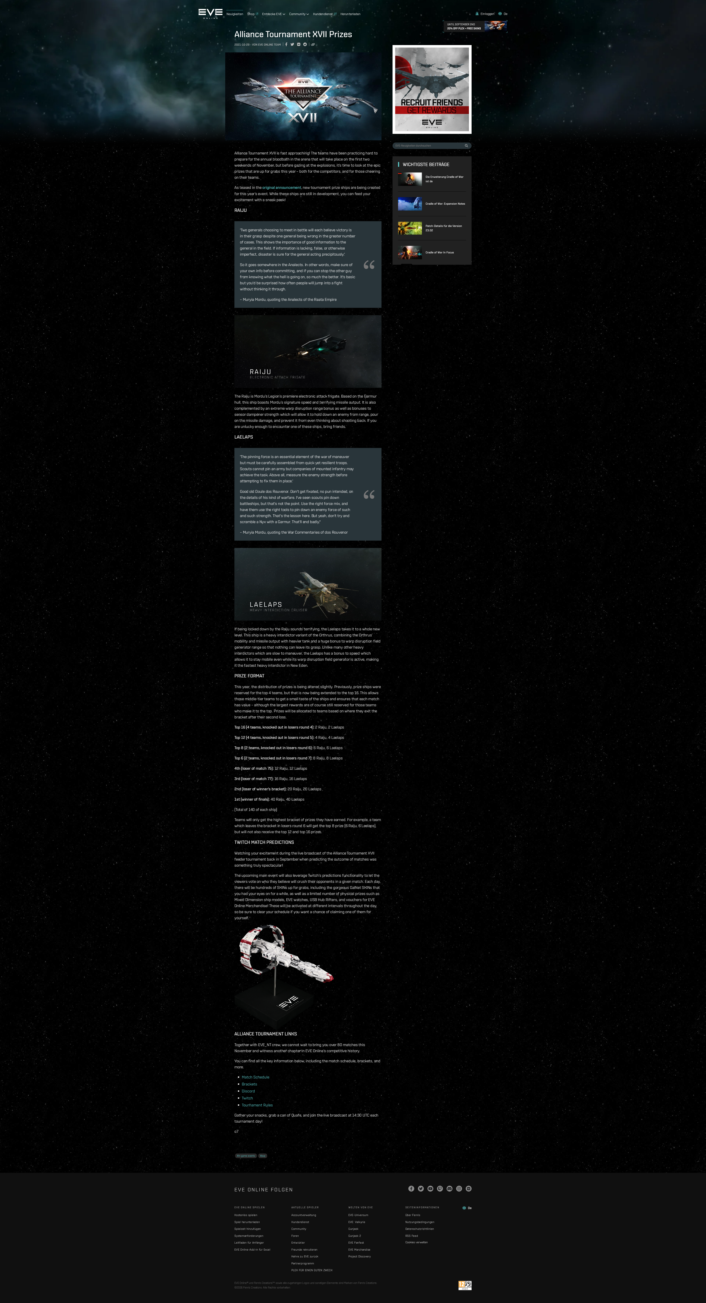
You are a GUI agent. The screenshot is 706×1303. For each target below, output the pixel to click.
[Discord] (449, 1189)
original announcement (281, 187)
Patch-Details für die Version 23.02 (444, 228)
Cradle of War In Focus (440, 252)
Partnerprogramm (302, 1263)
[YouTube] (430, 1189)
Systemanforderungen (248, 1235)
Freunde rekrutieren (304, 1249)
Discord (248, 1091)
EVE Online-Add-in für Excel (252, 1249)
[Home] (210, 17)
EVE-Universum (358, 1215)
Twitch (247, 1098)
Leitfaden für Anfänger (249, 1242)
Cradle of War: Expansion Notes (445, 203)
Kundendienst (300, 1222)
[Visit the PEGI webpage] (465, 1285)
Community (298, 1228)
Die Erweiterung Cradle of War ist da (444, 179)
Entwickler (298, 1242)
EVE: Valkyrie (356, 1222)
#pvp (262, 1155)
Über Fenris (412, 1215)
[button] (485, 13)
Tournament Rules (257, 1105)
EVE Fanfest (356, 1242)
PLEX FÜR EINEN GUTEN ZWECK (312, 1270)
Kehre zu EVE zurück (304, 1256)
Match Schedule (255, 1077)
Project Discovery (359, 1256)
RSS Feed (411, 1235)
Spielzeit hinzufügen (247, 1228)
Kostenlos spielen (245, 1215)
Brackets (249, 1084)
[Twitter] (421, 1189)
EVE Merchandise (359, 1249)
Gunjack (353, 1228)
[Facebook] (411, 1189)
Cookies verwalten (416, 1242)
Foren (295, 1235)
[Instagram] (459, 1189)
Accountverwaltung (303, 1215)
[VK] (469, 1189)
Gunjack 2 (354, 1235)
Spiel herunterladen (247, 1222)
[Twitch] (440, 1189)
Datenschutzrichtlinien (419, 1228)
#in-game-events (246, 1155)
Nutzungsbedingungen (419, 1222)
